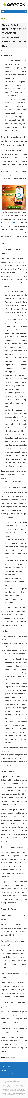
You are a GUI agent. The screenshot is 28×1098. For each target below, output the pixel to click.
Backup (8, 1057)
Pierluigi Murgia (6, 50)
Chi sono (3, 1070)
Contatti (3, 1072)
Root (13, 1057)
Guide (3, 18)
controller (11, 222)
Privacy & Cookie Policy (7, 1073)
